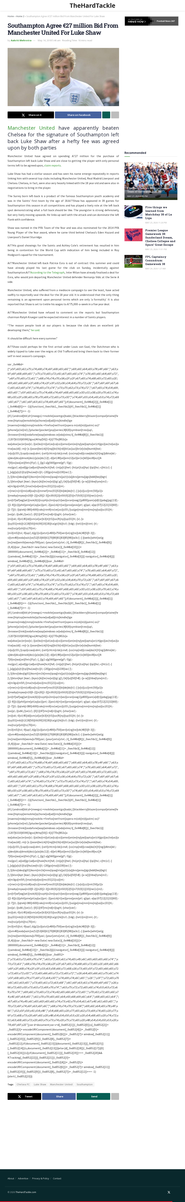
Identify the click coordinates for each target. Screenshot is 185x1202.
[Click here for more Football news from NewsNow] (139, 21)
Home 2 (20, 16)
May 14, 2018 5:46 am (49, 40)
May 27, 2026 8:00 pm (137, 196)
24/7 (173, 21)
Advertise (23, 1178)
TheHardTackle (92, 5)
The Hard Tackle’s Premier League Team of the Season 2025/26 (148, 189)
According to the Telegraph (47, 272)
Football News (164, 21)
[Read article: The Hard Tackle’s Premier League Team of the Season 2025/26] (150, 181)
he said (35, 330)
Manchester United (31, 127)
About (11, 1178)
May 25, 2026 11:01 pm (156, 249)
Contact (57, 1178)
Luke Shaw (40, 1084)
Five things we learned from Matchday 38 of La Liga (158, 212)
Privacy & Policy (40, 1178)
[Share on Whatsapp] (106, 115)
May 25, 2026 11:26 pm (156, 222)
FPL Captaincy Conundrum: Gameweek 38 (155, 260)
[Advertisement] (63, 1131)
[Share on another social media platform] (115, 115)
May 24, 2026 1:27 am (155, 268)
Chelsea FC (23, 1084)
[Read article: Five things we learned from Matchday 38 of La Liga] (133, 211)
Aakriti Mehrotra (21, 40)
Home (11, 16)
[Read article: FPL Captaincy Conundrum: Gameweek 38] (133, 261)
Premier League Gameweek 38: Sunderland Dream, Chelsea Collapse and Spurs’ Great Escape (160, 237)
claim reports (52, 165)
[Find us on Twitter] (168, 1192)
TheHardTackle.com (26, 1192)
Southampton (85, 1084)
